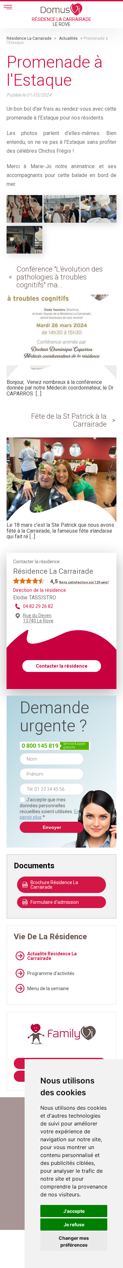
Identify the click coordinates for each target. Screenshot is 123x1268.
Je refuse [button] (74, 1224)
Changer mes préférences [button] (74, 1241)
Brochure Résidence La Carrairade (54, 885)
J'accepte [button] (74, 1211)
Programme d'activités (50, 973)
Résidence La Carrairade (29, 38)
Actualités (68, 38)
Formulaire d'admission (55, 902)
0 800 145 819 (40, 745)
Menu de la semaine (48, 988)
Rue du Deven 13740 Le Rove (38, 618)
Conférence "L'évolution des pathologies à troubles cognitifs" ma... (59, 277)
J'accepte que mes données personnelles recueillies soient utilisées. (49, 808)
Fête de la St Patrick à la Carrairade (69, 420)
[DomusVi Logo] (61, 9)
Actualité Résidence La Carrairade (52, 956)
